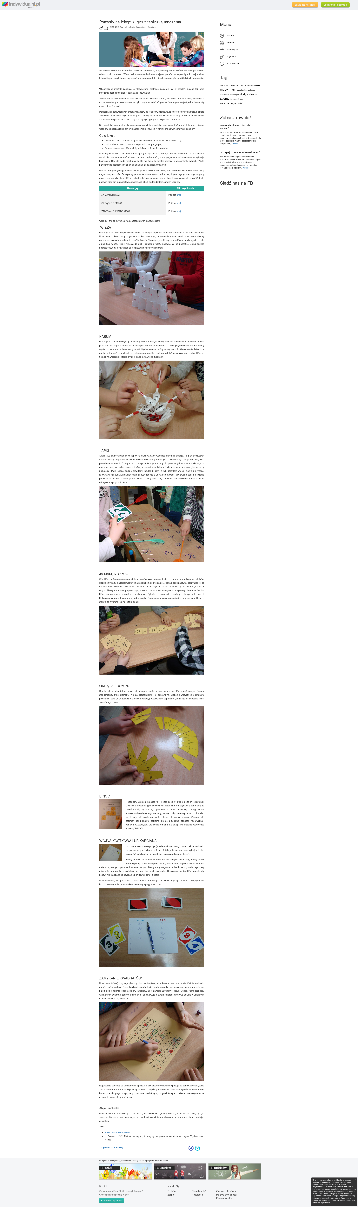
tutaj (179, 194)
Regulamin (197, 1194)
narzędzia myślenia (252, 85)
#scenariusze (141, 27)
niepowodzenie (249, 90)
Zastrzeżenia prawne (226, 1191)
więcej (235, 143)
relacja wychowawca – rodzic (231, 85)
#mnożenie (152, 27)
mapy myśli (228, 89)
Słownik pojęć (199, 1191)
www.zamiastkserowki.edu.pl (119, 1132)
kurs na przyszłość (231, 103)
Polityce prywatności (322, 1202)
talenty (224, 98)
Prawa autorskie (224, 1198)
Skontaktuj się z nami (111, 1200)
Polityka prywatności (226, 1194)
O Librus (172, 1191)
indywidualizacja (236, 99)
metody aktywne (247, 94)
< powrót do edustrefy (112, 1147)
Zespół (171, 1194)
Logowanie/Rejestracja (335, 4)
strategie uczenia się (228, 94)
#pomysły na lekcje (127, 27)
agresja (240, 90)
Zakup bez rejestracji (305, 4)
